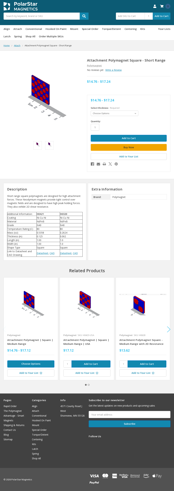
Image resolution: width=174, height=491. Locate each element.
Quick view (31, 304)
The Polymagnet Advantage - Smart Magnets (14, 415)
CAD (52, 253)
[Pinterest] (116, 164)
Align (7, 29)
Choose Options (30, 363)
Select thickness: (105, 107)
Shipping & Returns (14, 425)
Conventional (33, 29)
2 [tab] (89, 385)
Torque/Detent (111, 29)
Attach (17, 29)
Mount (74, 29)
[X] (110, 164)
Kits (142, 29)
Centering (131, 29)
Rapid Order (10, 406)
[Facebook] (92, 164)
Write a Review (113, 70)
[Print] (104, 164)
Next (168, 329)
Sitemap (8, 439)
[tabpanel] (31, 328)
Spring (18, 36)
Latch (7, 36)
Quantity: (96, 121)
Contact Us (10, 429)
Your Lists (164, 29)
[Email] (98, 164)
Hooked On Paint (56, 29)
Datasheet (42, 253)
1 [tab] (86, 385)
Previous (4, 329)
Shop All (30, 36)
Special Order (90, 29)
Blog (6, 434)
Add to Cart (162, 16)
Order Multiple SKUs (51, 36)
